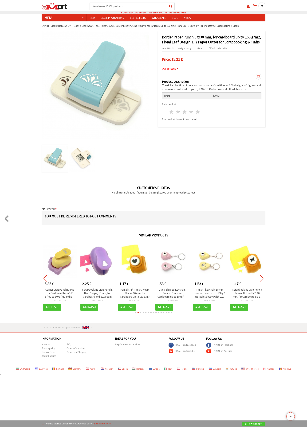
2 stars (178, 111)
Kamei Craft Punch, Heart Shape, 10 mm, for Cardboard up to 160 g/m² (97, 293)
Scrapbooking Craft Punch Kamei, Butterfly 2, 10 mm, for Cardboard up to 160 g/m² (209, 293)
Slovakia (200, 368)
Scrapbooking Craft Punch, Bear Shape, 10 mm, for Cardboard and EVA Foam (60, 293)
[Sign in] (248, 6)
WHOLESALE (159, 17)
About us (46, 344)
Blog (175, 17)
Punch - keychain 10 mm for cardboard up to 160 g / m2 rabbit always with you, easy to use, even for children (172, 293)
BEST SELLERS (138, 17)
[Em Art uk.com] (54, 6)
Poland (184, 368)
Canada (270, 368)
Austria (93, 368)
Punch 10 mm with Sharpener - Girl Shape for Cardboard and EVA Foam (247, 293)
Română (60, 368)
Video (187, 17)
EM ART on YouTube (185, 350)
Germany (77, 368)
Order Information (76, 348)
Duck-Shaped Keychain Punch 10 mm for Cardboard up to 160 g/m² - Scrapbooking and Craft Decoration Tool (135, 293)
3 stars (184, 111)
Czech (125, 368)
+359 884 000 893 (175, 13)
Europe (156, 368)
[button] (135, 312)
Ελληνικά (43, 368)
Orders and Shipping (77, 352)
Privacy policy (48, 348)
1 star (171, 111)
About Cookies (49, 355)
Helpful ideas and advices (127, 344)
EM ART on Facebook (185, 344)
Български (25, 368)
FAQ (69, 344)
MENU (49, 18)
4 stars (191, 111)
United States (252, 368)
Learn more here (102, 423)
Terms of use (48, 352)
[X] (43, 423)
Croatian (109, 368)
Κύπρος (233, 368)
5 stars (197, 111)
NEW (92, 17)
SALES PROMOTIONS (112, 17)
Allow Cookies (253, 424)
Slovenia (217, 368)
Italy (170, 368)
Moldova (287, 368)
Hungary (140, 368)
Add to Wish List (220, 48)
